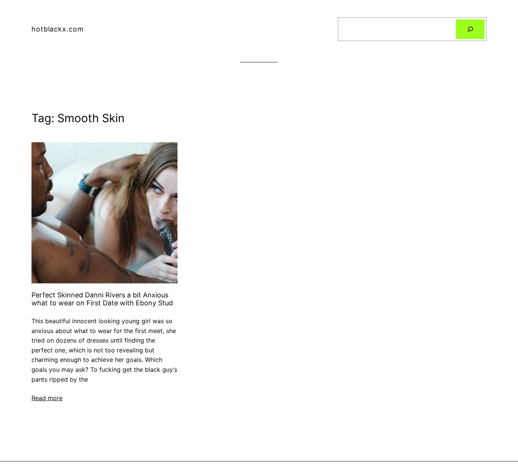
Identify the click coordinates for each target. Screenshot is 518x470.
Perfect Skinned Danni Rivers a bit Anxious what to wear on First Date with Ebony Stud (102, 299)
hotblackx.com (57, 29)
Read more (47, 398)
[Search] (470, 29)
